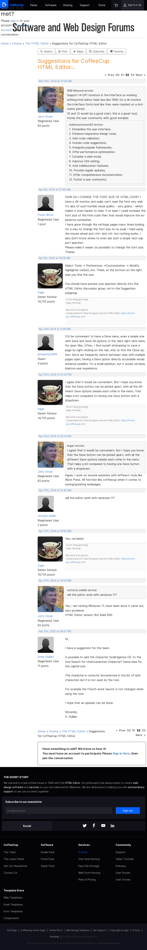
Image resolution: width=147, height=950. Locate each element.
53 (132, 75)
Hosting (67, 5)
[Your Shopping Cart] (116, 5)
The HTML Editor (37, 43)
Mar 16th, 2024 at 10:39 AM (55, 81)
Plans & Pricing (87, 879)
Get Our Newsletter (15, 865)
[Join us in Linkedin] (112, 826)
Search (47, 51)
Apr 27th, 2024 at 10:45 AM (55, 490)
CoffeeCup (11, 844)
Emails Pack (47, 852)
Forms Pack (47, 858)
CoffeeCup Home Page (33, 930)
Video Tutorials (125, 858)
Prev (111, 75)
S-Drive (82, 852)
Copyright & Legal (119, 930)
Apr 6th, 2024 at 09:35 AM (54, 258)
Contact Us (10, 872)
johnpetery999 (47, 354)
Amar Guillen (46, 657)
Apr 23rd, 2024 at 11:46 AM (55, 329)
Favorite (118, 51)
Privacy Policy (86, 943)
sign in (15, 21)
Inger (41, 292)
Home (5, 43)
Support (85, 5)
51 (122, 75)
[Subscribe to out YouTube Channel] (103, 826)
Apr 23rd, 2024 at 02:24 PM (55, 374)
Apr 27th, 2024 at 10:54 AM (55, 580)
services (34, 787)
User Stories (123, 879)
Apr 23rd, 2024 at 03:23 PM (55, 436)
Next (139, 75)
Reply (79, 51)
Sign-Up (128, 810)
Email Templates (13, 904)
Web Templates (13, 897)
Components (11, 918)
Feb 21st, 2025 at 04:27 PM (55, 631)
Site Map (54, 936)
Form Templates (13, 911)
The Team (10, 852)
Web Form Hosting (89, 872)
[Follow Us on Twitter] (84, 826)
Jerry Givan (45, 116)
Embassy (121, 865)
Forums (17, 43)
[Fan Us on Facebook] (94, 826)
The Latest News (14, 858)
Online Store (55, 930)
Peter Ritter (45, 215)
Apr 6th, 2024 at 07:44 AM (54, 189)
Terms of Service (106, 943)
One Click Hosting (89, 858)
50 (117, 75)
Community (123, 844)
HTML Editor (72, 782)
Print (64, 51)
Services (84, 844)
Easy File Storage (88, 865)
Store (101, 5)
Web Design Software (77, 930)
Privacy (136, 930)
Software (50, 5)
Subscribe (97, 51)
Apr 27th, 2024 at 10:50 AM (55, 531)
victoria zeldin (47, 516)
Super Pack (47, 865)
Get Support (99, 930)
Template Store (14, 890)
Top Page (12, 930)
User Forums (123, 872)
